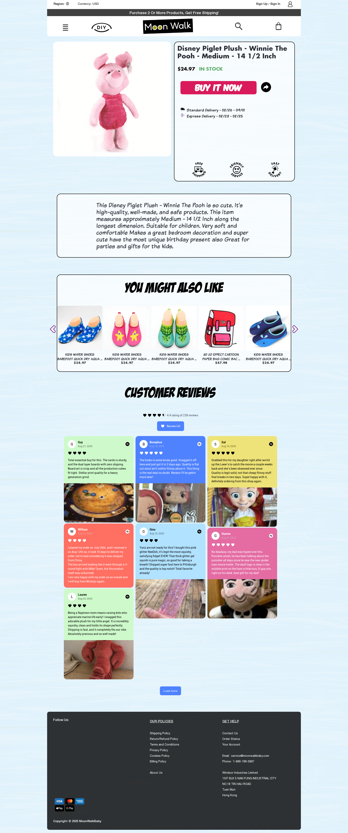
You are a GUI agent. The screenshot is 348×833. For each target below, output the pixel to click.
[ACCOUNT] (290, 4)
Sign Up (262, 3)
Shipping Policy (160, 733)
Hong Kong (229, 795)
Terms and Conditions (164, 744)
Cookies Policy (159, 755)
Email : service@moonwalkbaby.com (245, 755)
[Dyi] (101, 25)
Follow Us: (61, 720)
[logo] (168, 26)
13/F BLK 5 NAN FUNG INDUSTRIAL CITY (249, 778)
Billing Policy (158, 761)
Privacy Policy (159, 750)
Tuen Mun (228, 789)
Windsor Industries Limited (240, 772)
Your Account (231, 744)
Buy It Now (218, 87)
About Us (156, 772)
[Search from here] (239, 26)
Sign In (275, 3)
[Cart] (278, 26)
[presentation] (53, 329)
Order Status (231, 738)
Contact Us (230, 733)
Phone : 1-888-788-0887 (238, 761)
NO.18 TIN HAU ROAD (236, 784)
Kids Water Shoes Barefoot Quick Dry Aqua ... (79, 356)
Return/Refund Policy (164, 738)
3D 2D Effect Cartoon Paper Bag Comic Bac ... (221, 356)
